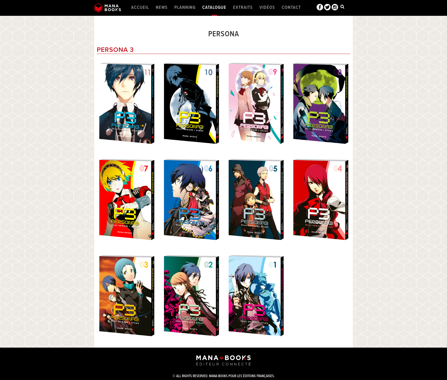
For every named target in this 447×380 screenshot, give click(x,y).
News (162, 8)
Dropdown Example (342, 7)
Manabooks (107, 8)
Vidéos (267, 8)
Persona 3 (115, 50)
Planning (185, 8)
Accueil (140, 8)
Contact (291, 8)
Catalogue (214, 8)
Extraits (243, 8)
